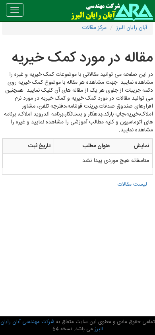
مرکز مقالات (94, 28)
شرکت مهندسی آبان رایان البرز (51, 326)
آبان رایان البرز (131, 28)
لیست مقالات (132, 184)
